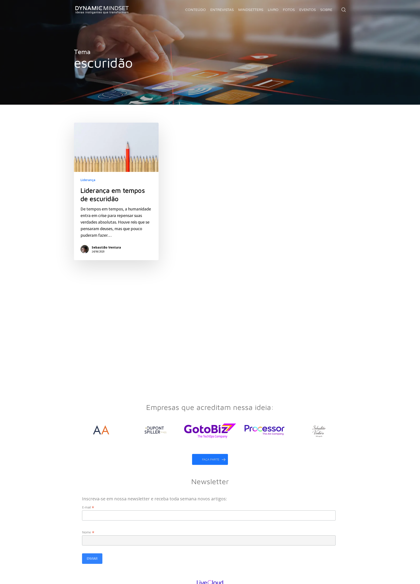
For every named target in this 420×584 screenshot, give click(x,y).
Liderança (87, 180)
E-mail (88, 507)
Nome (88, 532)
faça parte (210, 459)
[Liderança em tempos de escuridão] (116, 191)
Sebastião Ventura (106, 247)
